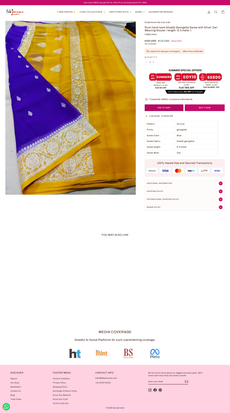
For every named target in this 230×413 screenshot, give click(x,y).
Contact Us (16, 391)
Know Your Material (62, 395)
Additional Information (159, 183)
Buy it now (204, 108)
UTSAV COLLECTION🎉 (91, 12)
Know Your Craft (60, 399)
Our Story (15, 383)
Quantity (151, 57)
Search (14, 379)
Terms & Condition (61, 379)
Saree (139, 12)
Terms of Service (60, 403)
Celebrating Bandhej (161, 12)
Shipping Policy (155, 191)
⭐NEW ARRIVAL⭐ (66, 12)
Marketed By (154, 207)
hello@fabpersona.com (106, 378)
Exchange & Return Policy (65, 391)
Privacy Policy (59, 383)
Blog (13, 395)
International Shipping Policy (163, 199)
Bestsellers (16, 387)
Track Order (16, 399)
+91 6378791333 (103, 383)
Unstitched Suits (119, 12)
